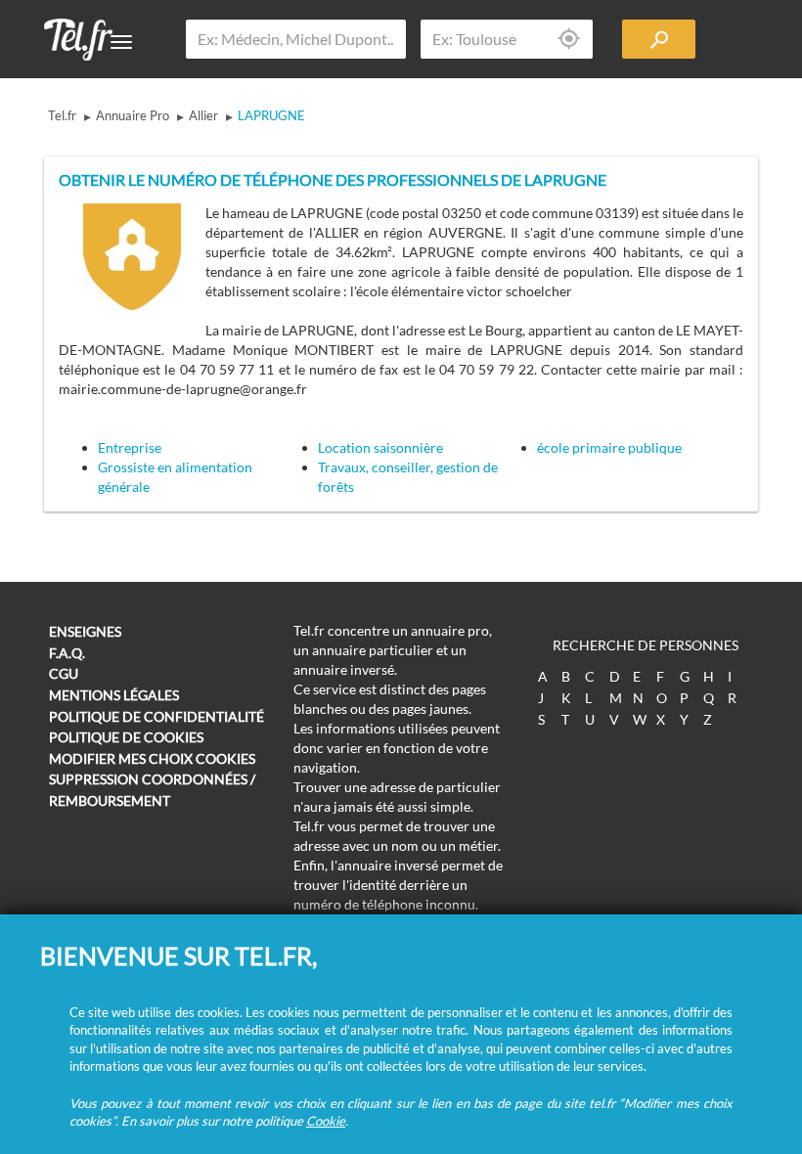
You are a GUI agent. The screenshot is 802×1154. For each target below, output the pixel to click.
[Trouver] (658, 39)
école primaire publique (609, 447)
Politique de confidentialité (156, 716)
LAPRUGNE (271, 115)
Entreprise (129, 447)
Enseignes (85, 631)
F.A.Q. (67, 652)
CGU (63, 673)
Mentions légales (114, 695)
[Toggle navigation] (121, 42)
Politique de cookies (126, 737)
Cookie (325, 1121)
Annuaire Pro (132, 115)
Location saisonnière (380, 447)
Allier (203, 115)
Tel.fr (62, 115)
